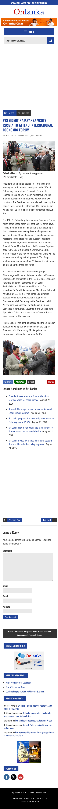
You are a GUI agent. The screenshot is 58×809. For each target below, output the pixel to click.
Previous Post (15, 520)
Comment (25, 112)
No (19, 112)
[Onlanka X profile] (14, 775)
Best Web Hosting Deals (15, 687)
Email (6, 596)
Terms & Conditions (30, 801)
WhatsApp (20, 381)
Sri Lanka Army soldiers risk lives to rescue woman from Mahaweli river (27, 714)
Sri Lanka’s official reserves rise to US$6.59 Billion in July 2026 (28, 707)
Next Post (47, 520)
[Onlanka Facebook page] (7, 775)
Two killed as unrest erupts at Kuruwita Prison (33, 720)
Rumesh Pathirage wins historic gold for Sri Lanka (28, 726)
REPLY (51, 381)
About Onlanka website (23, 798)
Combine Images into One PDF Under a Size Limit (25, 691)
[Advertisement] (29, 78)
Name (6, 586)
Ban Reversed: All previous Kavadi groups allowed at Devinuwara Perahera (29, 734)
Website (6, 606)
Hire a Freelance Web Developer (18, 682)
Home (10, 631)
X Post (31, 381)
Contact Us (42, 798)
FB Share (8, 381)
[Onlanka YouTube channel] (20, 775)
